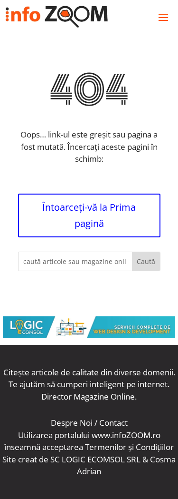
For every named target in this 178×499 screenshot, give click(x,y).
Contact (113, 422)
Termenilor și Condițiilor (129, 446)
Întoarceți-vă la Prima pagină (89, 215)
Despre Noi (72, 422)
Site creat (19, 459)
